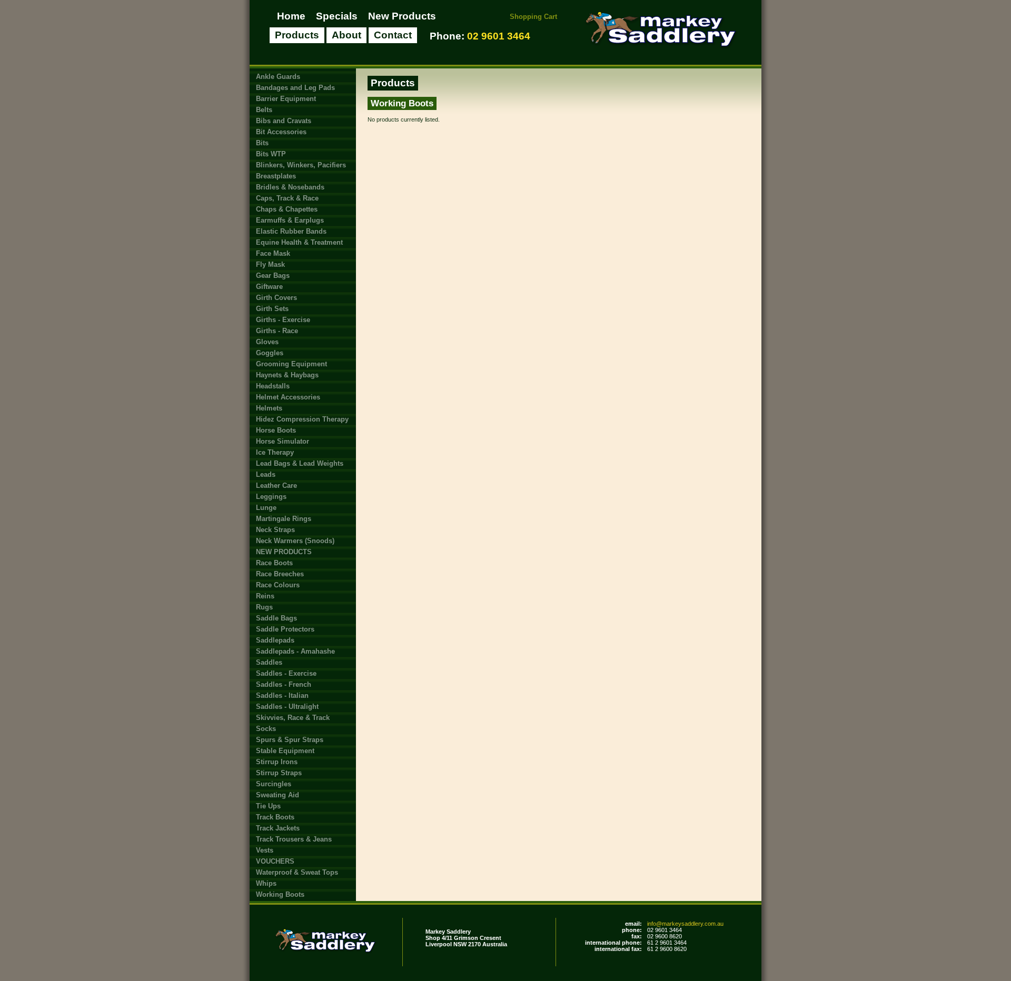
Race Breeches (280, 574)
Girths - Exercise (283, 320)
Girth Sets (272, 309)
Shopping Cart (533, 17)
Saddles (269, 662)
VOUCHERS (275, 861)
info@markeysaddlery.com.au (685, 923)
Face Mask (273, 253)
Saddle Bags (276, 618)
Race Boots (274, 563)
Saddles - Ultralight (287, 706)
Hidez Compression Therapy (302, 419)
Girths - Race (277, 331)
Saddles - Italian (282, 695)
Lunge (266, 508)
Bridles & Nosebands (290, 187)
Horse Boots (276, 430)
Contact (393, 35)
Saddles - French (283, 684)
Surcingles (273, 784)
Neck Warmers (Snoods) (295, 541)
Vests (264, 850)
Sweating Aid (277, 795)
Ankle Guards (278, 77)
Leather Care (276, 485)
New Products (402, 16)
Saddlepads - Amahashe (295, 651)
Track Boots (275, 817)
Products (297, 35)
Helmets (269, 408)
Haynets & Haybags (287, 375)
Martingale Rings (283, 519)
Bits (262, 143)
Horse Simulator (282, 441)
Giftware (269, 287)
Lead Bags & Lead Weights (299, 463)
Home (291, 16)
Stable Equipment (285, 751)
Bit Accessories (281, 132)
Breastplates (276, 176)
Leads (265, 474)
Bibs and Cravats (283, 121)
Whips (266, 883)
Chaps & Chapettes (287, 209)
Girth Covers (276, 298)
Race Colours (278, 585)
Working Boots (280, 894)
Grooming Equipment (291, 364)
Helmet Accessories (288, 397)
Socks (266, 729)
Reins (265, 596)
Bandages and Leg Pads (295, 88)
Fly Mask (270, 264)
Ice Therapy (275, 452)
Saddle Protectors (285, 629)
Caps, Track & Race (287, 198)
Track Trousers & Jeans (294, 839)
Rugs (264, 607)
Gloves (267, 342)
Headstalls (273, 386)
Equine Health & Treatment (299, 242)
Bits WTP (271, 154)
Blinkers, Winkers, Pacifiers (301, 165)
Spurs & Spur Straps (289, 740)
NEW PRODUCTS (284, 552)
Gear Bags (273, 275)
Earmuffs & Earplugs (290, 220)
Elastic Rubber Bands (291, 231)
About (346, 35)
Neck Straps (275, 530)
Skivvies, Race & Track (293, 718)
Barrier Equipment (286, 99)
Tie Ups (268, 806)
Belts (264, 110)
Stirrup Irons (277, 762)
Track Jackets (278, 828)
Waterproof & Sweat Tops (297, 872)
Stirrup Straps (279, 773)
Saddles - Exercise (286, 673)
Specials (337, 16)
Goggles (269, 353)
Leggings (271, 496)
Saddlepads (275, 640)
